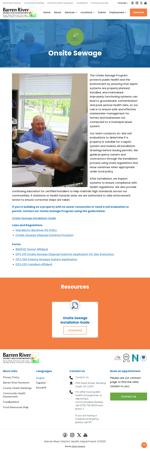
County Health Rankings (34, 3)
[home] (20, 12)
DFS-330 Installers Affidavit (34, 264)
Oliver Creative (78, 446)
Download (75, 330)
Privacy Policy (11, 377)
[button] (123, 2)
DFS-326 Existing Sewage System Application (46, 259)
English (40, 378)
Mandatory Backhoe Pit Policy (36, 230)
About (57, 12)
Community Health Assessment (60, 3)
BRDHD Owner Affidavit (32, 249)
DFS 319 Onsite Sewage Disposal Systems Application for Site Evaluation (65, 254)
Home (46, 12)
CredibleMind (82, 3)
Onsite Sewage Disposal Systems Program (44, 235)
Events (102, 12)
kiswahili (41, 387)
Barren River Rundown (12, 3)
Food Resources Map (99, 3)
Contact (138, 12)
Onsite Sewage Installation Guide (34, 218)
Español (41, 382)
